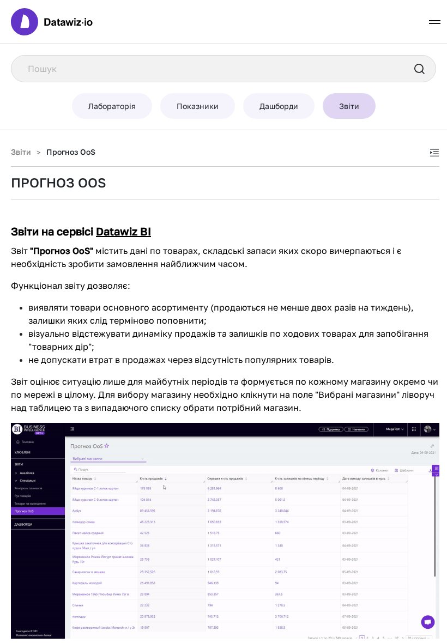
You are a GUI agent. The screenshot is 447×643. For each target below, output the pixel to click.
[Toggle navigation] (434, 22)
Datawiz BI (123, 231)
